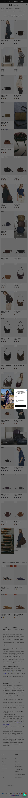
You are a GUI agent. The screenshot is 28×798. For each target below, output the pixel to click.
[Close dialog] (26, 389)
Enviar (21, 405)
